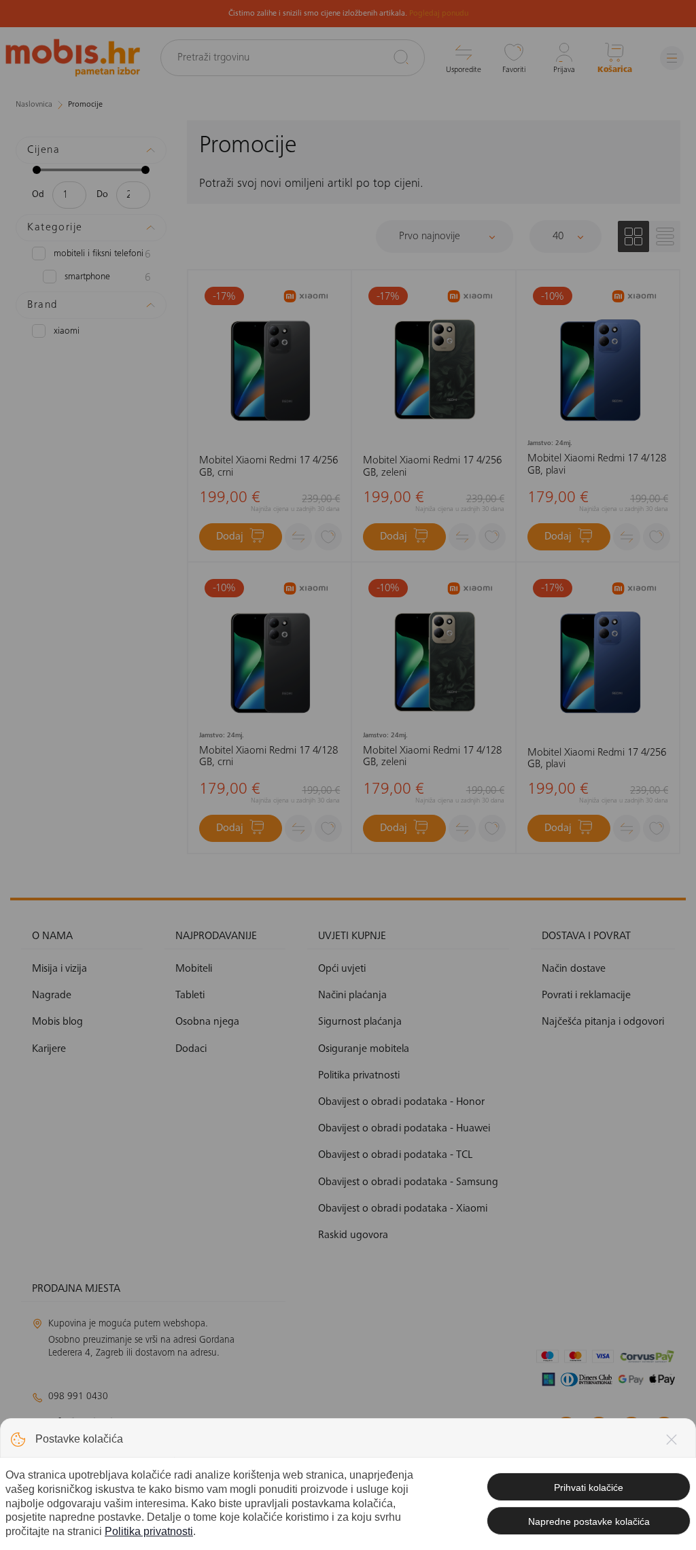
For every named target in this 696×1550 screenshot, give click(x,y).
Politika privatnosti (149, 1531)
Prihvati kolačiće (588, 1487)
